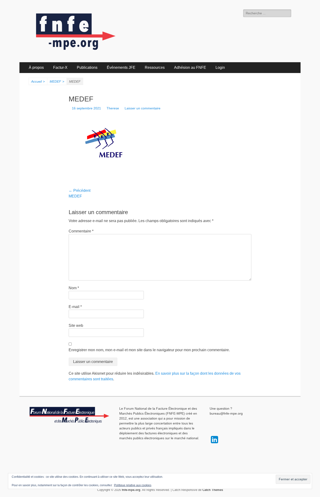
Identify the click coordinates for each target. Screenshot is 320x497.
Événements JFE (121, 67)
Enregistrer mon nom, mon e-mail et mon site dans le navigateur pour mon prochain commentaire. (149, 350)
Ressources (155, 67)
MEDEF (57, 81)
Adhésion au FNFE (190, 67)
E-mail (75, 307)
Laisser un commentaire (142, 108)
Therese (113, 108)
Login (220, 67)
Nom (74, 288)
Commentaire (81, 231)
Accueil (38, 81)
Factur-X (60, 67)
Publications (87, 67)
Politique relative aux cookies (132, 485)
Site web (76, 325)
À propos (36, 67)
